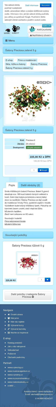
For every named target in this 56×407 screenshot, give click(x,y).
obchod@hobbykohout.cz (42, 394)
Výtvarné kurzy (17, 325)
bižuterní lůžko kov (13, 224)
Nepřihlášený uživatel (41, 35)
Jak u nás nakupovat (16, 346)
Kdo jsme (14, 318)
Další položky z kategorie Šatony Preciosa (28, 295)
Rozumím (46, 5)
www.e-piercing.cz (15, 367)
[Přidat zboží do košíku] (47, 280)
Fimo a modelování (27, 60)
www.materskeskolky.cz (18, 382)
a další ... (11, 385)
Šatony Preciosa (39, 64)
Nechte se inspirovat (19, 332)
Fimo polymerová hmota (15, 221)
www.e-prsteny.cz (15, 374)
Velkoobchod (13, 350)
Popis (12, 185)
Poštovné (12, 353)
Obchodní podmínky (16, 357)
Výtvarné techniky (18, 329)
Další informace (31, 5)
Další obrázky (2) (30, 185)
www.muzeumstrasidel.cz (19, 378)
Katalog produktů (15, 342)
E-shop (9, 60)
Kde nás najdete (17, 321)
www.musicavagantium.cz (19, 371)
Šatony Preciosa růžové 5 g (28, 245)
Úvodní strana (16, 314)
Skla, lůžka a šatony (16, 64)
